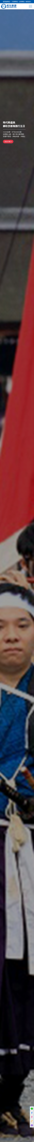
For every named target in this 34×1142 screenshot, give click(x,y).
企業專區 (22, 1)
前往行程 (8, 141)
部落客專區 (6, 1)
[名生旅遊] (31, 1113)
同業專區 (15, 1)
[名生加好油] (31, 1117)
